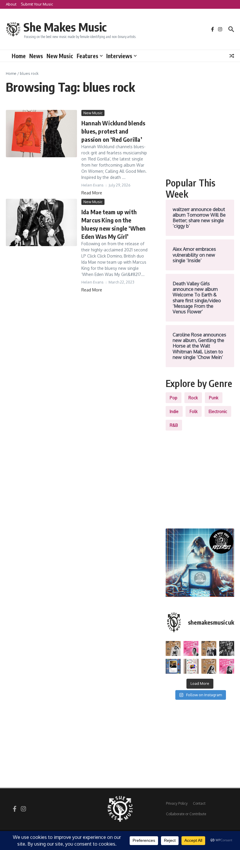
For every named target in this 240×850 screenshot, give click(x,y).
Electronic (218, 411)
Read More (91, 192)
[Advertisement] (200, 139)
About (11, 4)
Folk (194, 411)
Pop (173, 397)
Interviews (119, 55)
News (36, 55)
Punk (213, 397)
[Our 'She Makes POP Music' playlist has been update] (226, 666)
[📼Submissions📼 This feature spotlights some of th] (173, 648)
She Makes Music (65, 27)
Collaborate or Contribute (186, 814)
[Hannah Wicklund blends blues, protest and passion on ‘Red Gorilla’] (41, 133)
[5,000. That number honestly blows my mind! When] (191, 666)
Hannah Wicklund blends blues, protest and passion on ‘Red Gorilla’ (113, 131)
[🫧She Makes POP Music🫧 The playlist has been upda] (191, 648)
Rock (193, 397)
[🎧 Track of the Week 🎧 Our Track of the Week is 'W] (173, 666)
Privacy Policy (177, 803)
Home (19, 55)
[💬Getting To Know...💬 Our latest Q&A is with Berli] (226, 648)
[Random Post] (231, 55)
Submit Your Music (37, 4)
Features (87, 55)
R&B (174, 425)
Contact (199, 803)
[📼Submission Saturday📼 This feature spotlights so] (208, 666)
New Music (60, 55)
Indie (174, 411)
